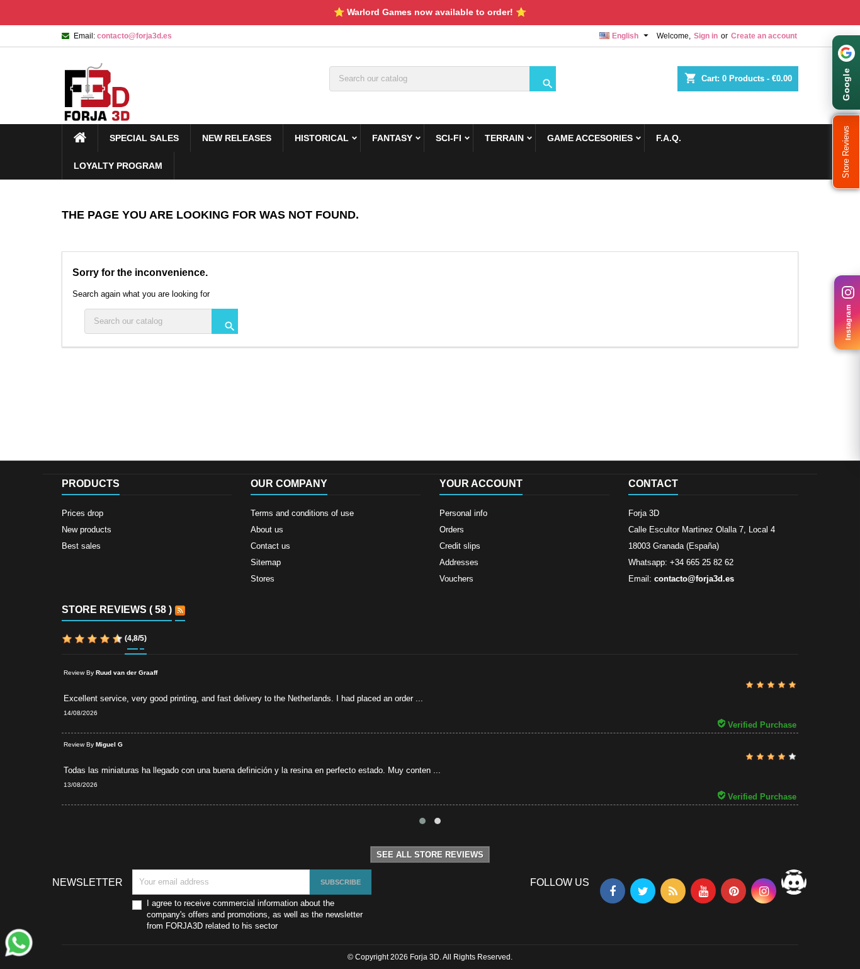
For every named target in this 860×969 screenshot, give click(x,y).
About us (267, 529)
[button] (846, 152)
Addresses (458, 562)
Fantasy (392, 138)
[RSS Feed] (180, 610)
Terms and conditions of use (302, 513)
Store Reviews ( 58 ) (117, 609)
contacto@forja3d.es (134, 36)
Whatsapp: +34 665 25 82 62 (680, 562)
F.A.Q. (668, 138)
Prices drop (82, 513)
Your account (481, 483)
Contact (653, 483)
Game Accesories (590, 138)
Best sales (81, 546)
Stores (262, 578)
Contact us (270, 546)
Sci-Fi (448, 138)
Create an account (764, 36)
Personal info (463, 513)
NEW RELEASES (236, 138)
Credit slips (459, 546)
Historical (322, 138)
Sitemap (266, 562)
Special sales (144, 138)
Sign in (706, 36)
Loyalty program (118, 166)
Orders (451, 529)
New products (86, 529)
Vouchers (456, 578)
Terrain (504, 138)
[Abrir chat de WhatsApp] (19, 942)
